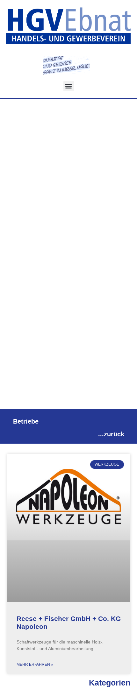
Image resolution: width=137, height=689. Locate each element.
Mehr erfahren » (35, 664)
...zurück (111, 434)
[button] (68, 86)
